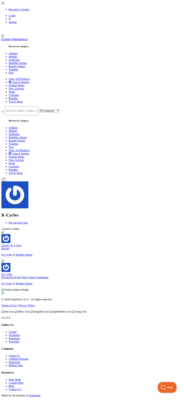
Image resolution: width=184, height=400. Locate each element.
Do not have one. (18, 222)
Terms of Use (9, 305)
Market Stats (16, 365)
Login (12, 15)
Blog (11, 386)
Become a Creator (19, 9)
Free (11, 72)
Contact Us (15, 389)
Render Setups (24, 254)
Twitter (13, 331)
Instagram (14, 338)
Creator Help (16, 382)
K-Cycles (6, 254)
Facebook (14, 335)
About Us (14, 355)
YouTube (14, 341)
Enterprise (14, 362)
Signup (13, 22)
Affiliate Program (18, 358)
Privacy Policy (27, 305)
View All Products (19, 78)
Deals (12, 91)
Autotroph (34, 395)
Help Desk (15, 379)
